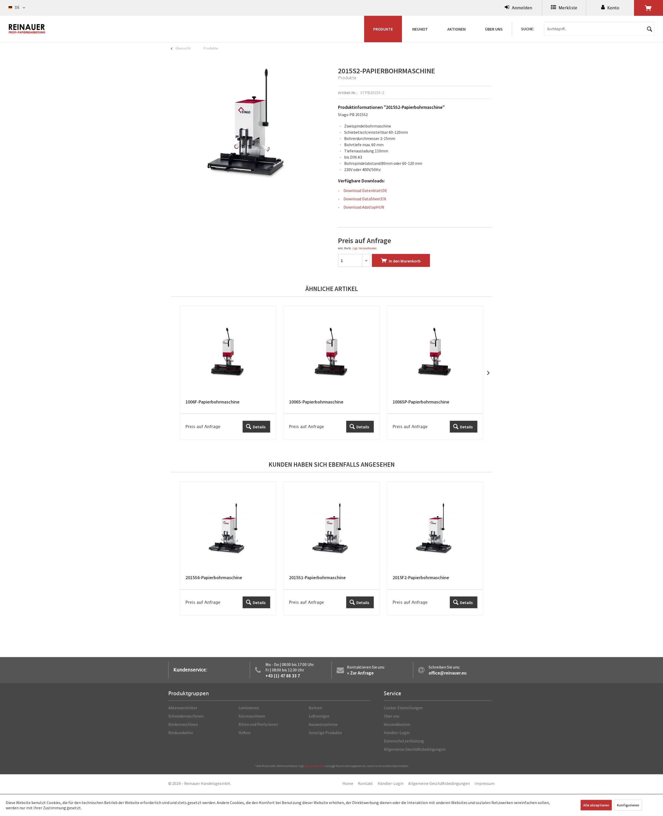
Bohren (315, 707)
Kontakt (365, 783)
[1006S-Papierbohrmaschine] (331, 372)
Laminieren (249, 707)
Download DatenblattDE (365, 190)
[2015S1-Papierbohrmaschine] (331, 548)
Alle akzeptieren (596, 805)
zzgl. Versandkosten (364, 248)
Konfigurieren (628, 805)
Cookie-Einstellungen (403, 707)
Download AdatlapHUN (363, 207)
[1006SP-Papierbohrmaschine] (435, 372)
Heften (244, 732)
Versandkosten (397, 724)
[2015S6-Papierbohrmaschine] (228, 548)
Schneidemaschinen (186, 716)
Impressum (484, 783)
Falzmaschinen (252, 716)
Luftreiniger (319, 716)
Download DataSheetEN (364, 198)
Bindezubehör (180, 732)
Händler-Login (397, 732)
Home (347, 783)
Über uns (391, 716)
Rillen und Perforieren (258, 724)
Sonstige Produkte (325, 732)
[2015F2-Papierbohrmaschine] (435, 548)
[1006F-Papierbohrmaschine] (228, 372)
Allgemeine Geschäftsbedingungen (414, 749)
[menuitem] (518, 8)
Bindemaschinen (183, 724)
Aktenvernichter (182, 707)
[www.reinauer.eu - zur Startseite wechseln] (27, 29)
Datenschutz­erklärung (404, 740)
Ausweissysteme (323, 724)
